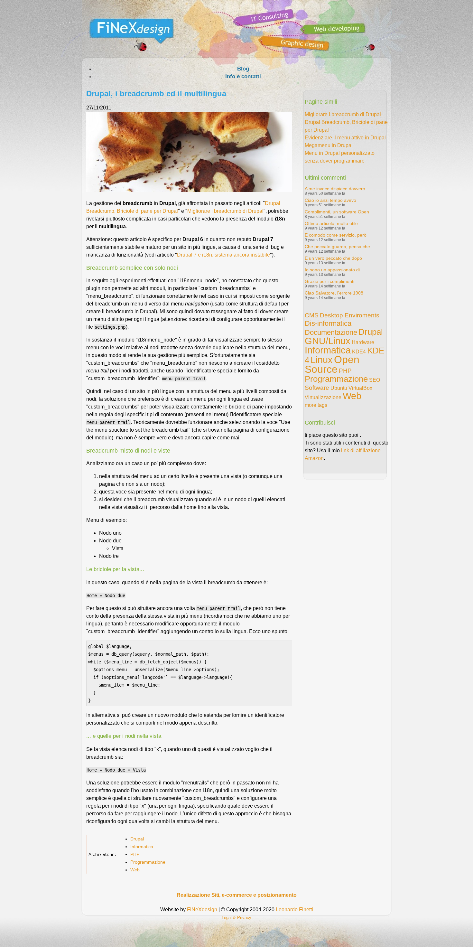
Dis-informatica (328, 323)
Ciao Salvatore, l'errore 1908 (334, 292)
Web (135, 869)
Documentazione (331, 332)
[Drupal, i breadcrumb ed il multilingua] (189, 190)
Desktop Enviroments (349, 315)
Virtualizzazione (323, 397)
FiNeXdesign (202, 909)
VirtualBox (360, 388)
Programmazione (147, 862)
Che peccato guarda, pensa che (337, 246)
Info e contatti (243, 76)
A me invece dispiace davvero (335, 188)
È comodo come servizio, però (335, 235)
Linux (322, 360)
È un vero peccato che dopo (333, 258)
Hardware (363, 342)
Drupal (137, 838)
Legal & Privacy (236, 917)
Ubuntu (338, 388)
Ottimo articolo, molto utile (331, 223)
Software (317, 387)
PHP (134, 854)
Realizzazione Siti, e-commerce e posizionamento (237, 895)
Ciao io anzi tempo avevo (330, 200)
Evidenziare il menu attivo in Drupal (345, 137)
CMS (312, 315)
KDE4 (359, 351)
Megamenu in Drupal (329, 145)
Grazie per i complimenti (329, 281)
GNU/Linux (327, 341)
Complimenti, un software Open (337, 211)
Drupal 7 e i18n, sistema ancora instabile (223, 255)
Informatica (141, 846)
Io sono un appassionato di (332, 269)
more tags (316, 405)
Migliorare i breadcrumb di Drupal (225, 211)
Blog (243, 69)
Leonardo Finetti (294, 909)
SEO (374, 380)
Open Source (332, 364)
